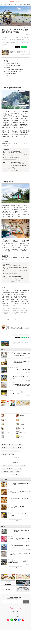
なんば (15, 444)
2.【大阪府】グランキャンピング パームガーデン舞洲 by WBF (16, 66)
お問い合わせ (15, 611)
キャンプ (27, 334)
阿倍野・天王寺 (6, 444)
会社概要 (13, 623)
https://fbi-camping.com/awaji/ (11, 273)
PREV (8, 319)
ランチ (17, 471)
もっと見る (14, 457)
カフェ (3, 469)
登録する (26, 602)
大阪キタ (13, 448)
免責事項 (17, 623)
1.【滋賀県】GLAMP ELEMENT (11, 63)
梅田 (21, 444)
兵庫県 (11, 451)
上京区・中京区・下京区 (8, 454)
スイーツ (11, 466)
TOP (1, 4)
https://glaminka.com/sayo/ (10, 159)
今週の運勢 (10, 469)
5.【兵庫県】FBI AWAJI (10, 73)
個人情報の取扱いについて (14, 624)
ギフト (12, 471)
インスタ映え (5, 471)
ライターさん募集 (15, 613)
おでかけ (5, 4)
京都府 (20, 448)
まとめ (6, 75)
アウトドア (16, 334)
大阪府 (17, 451)
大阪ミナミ (5, 448)
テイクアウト (18, 469)
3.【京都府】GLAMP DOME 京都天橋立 (13, 69)
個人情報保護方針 (6, 624)
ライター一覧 (15, 616)
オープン (24, 466)
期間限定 (4, 466)
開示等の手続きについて (24, 624)
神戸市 (4, 451)
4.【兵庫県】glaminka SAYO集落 (12, 71)
